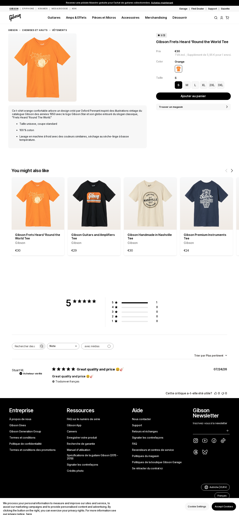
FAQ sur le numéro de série (83, 419)
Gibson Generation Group (25, 431)
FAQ (134, 443)
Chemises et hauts (35, 30)
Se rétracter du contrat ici (147, 468)
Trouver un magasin (171, 106)
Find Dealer (197, 8)
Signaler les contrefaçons (82, 464)
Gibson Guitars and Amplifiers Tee (93, 239)
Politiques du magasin (145, 456)
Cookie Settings (197, 506)
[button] (227, 17)
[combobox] (63, 346)
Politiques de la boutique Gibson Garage (157, 462)
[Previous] (226, 170)
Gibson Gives (17, 425)
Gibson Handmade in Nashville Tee (150, 239)
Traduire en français (67, 381)
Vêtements (59, 30)
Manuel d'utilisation (78, 449)
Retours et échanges (145, 431)
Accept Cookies (224, 506)
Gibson (13, 30)
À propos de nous (20, 419)
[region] (119, 506)
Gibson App (74, 425)
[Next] (232, 170)
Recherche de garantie (81, 443)
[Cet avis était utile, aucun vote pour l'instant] (215, 393)
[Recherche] (216, 17)
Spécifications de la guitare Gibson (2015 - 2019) (92, 457)
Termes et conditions (22, 437)
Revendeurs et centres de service (153, 449)
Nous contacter (141, 419)
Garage (183, 8)
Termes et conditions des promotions (32, 449)
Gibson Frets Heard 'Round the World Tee (37, 239)
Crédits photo (75, 470)
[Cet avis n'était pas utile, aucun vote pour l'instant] (222, 393)
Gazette (225, 8)
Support (212, 8)
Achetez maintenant (162, 2)
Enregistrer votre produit (82, 437)
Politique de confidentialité (25, 443)
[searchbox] (25, 346)
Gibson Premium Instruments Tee (205, 239)
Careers (72, 431)
